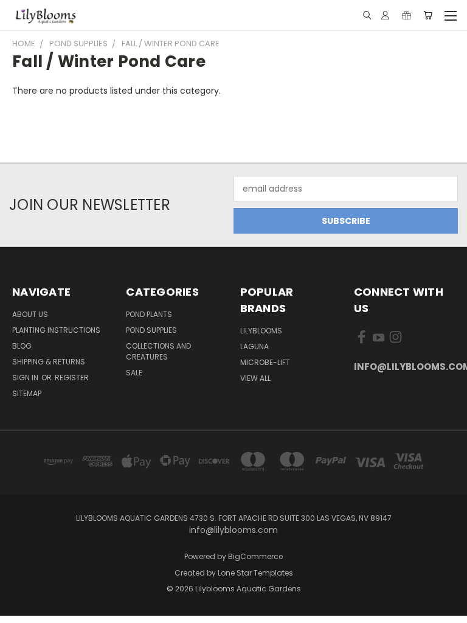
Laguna (254, 346)
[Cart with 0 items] (427, 15)
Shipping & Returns (48, 362)
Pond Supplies (151, 330)
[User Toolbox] (385, 15)
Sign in (26, 377)
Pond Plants (149, 314)
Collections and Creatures (158, 351)
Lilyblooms (261, 330)
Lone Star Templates (255, 573)
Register (72, 377)
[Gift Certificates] (406, 15)
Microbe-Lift (265, 362)
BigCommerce (255, 556)
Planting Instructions (56, 330)
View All (255, 378)
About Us (30, 314)
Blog (22, 346)
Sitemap (26, 393)
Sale (134, 372)
